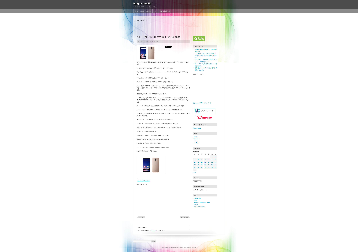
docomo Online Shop (143, 181)
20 (205, 165)
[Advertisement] (171, 26)
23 (215, 165)
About (142, 11)
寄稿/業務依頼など (165, 11)
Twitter (196, 136)
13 (205, 162)
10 (195, 162)
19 (201, 165)
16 (215, 162)
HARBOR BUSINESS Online (202, 202)
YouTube (196, 143)
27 (205, 167)
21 (208, 165)
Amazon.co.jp (197, 128)
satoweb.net (197, 198)
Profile (155, 11)
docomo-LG (155, 41)
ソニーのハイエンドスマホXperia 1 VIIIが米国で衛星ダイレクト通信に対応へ (205, 55)
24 (195, 167)
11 (198, 162)
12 (201, 162)
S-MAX (196, 204)
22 (212, 165)
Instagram (197, 141)
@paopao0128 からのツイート (202, 103)
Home (136, 11)
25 (198, 167)
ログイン (153, 230)
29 (212, 167)
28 (208, 167)
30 (215, 167)
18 (198, 165)
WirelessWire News (199, 206)
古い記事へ (141, 217)
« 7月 (194, 172)
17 (195, 165)
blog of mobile (142, 3)
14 (208, 162)
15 (212, 162)
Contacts (148, 11)
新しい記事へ (184, 217)
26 (201, 167)
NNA (195, 200)
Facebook (197, 139)
